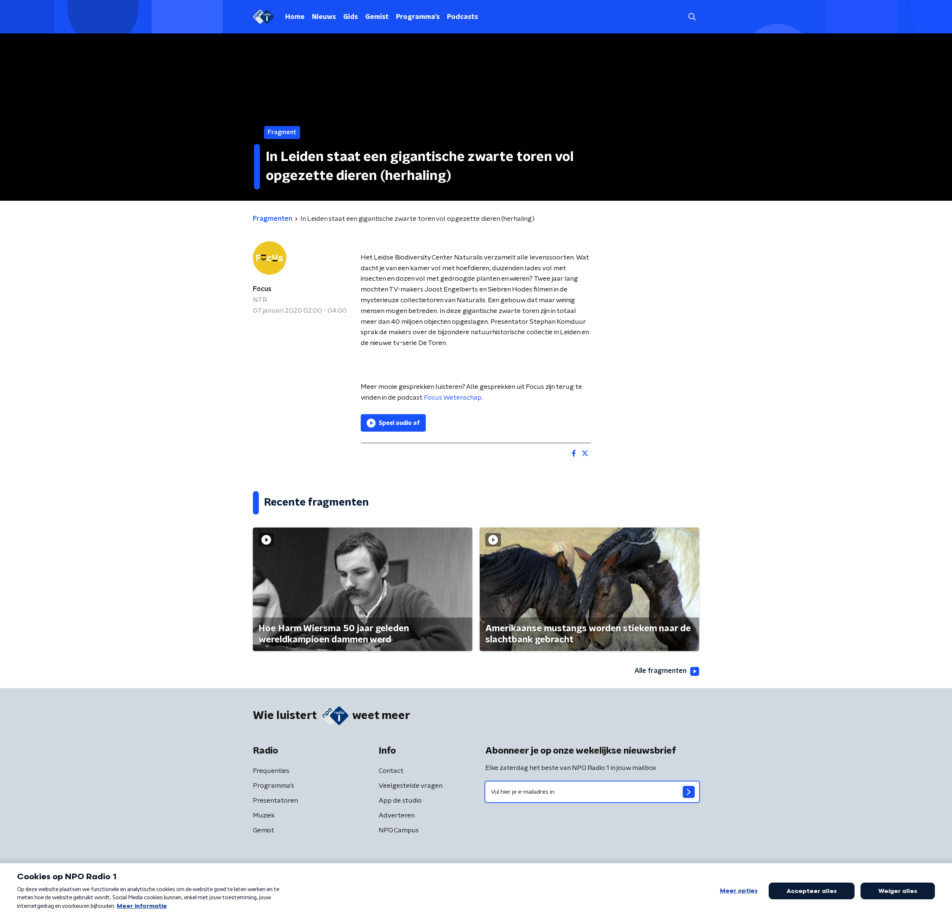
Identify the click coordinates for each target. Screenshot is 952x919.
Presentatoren (275, 800)
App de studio (400, 800)
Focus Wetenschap (453, 397)
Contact (391, 771)
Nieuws (324, 17)
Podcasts (462, 17)
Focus (262, 289)
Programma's (418, 17)
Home (295, 17)
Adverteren (397, 815)
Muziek (264, 815)
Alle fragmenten (660, 671)
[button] (692, 17)
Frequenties (271, 771)
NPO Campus (399, 830)
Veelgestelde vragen (411, 786)
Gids (350, 17)
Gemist (377, 17)
